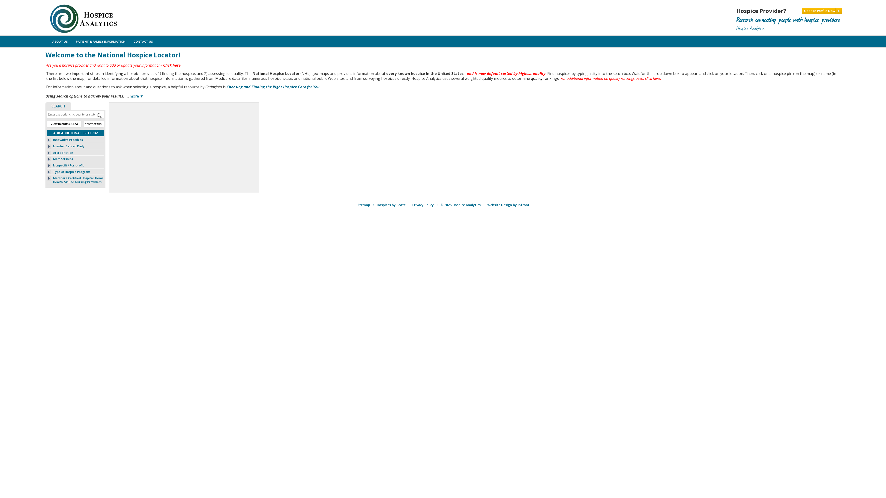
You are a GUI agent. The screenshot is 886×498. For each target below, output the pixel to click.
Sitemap (363, 205)
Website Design (499, 205)
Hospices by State (391, 205)
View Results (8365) (64, 124)
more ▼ (137, 96)
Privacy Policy (423, 205)
